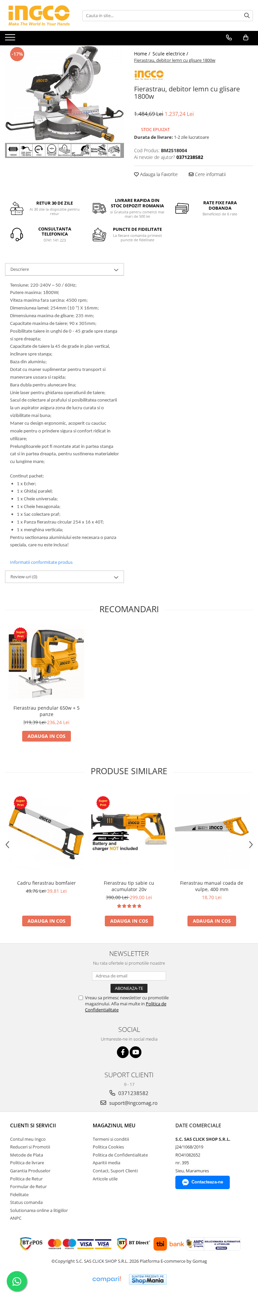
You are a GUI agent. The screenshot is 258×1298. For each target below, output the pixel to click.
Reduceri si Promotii (30, 1147)
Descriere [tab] (19, 269)
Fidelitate (19, 1194)
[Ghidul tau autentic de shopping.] (106, 1279)
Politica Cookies (108, 1147)
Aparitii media (106, 1163)
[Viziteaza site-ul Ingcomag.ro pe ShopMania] (148, 1279)
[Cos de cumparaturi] (246, 37)
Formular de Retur (28, 1186)
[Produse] (11, 39)
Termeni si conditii (111, 1139)
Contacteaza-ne (207, 1181)
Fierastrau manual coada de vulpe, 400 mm (211, 886)
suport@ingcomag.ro (133, 1102)
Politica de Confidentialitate (120, 1155)
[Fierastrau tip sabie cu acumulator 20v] (129, 832)
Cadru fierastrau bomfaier (46, 883)
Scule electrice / (171, 53)
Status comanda (26, 1202)
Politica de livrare (27, 1163)
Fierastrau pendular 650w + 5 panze (46, 711)
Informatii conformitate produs (41, 562)
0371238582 (132, 1093)
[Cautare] (247, 15)
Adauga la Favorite (158, 174)
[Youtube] (135, 1052)
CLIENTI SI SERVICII (33, 1125)
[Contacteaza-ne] (228, 37)
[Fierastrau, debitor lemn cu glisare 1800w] (64, 101)
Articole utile (105, 1179)
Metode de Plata (26, 1155)
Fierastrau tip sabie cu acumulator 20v (129, 886)
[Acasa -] (38, 15)
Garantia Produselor (30, 1171)
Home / (143, 53)
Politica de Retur (26, 1179)
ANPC (16, 1218)
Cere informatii (210, 174)
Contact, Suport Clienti (115, 1171)
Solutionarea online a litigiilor (39, 1210)
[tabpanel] (64, 101)
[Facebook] (123, 1052)
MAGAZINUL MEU (114, 1125)
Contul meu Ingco (28, 1139)
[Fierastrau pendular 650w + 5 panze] (46, 663)
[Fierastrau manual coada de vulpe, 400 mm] (212, 832)
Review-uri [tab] (23, 577)
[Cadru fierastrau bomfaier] (46, 832)
